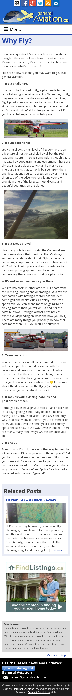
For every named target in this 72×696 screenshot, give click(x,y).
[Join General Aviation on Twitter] (40, 3)
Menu (15, 29)
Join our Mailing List (19, 668)
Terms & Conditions (39, 692)
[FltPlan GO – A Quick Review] (36, 513)
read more (57, 550)
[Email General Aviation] (56, 3)
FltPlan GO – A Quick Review (31, 500)
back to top (58, 655)
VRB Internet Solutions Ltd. (24, 689)
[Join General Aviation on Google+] (32, 3)
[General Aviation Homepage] (36, 15)
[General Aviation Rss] (48, 3)
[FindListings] (36, 587)
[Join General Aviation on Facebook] (24, 3)
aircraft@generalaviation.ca (28, 677)
